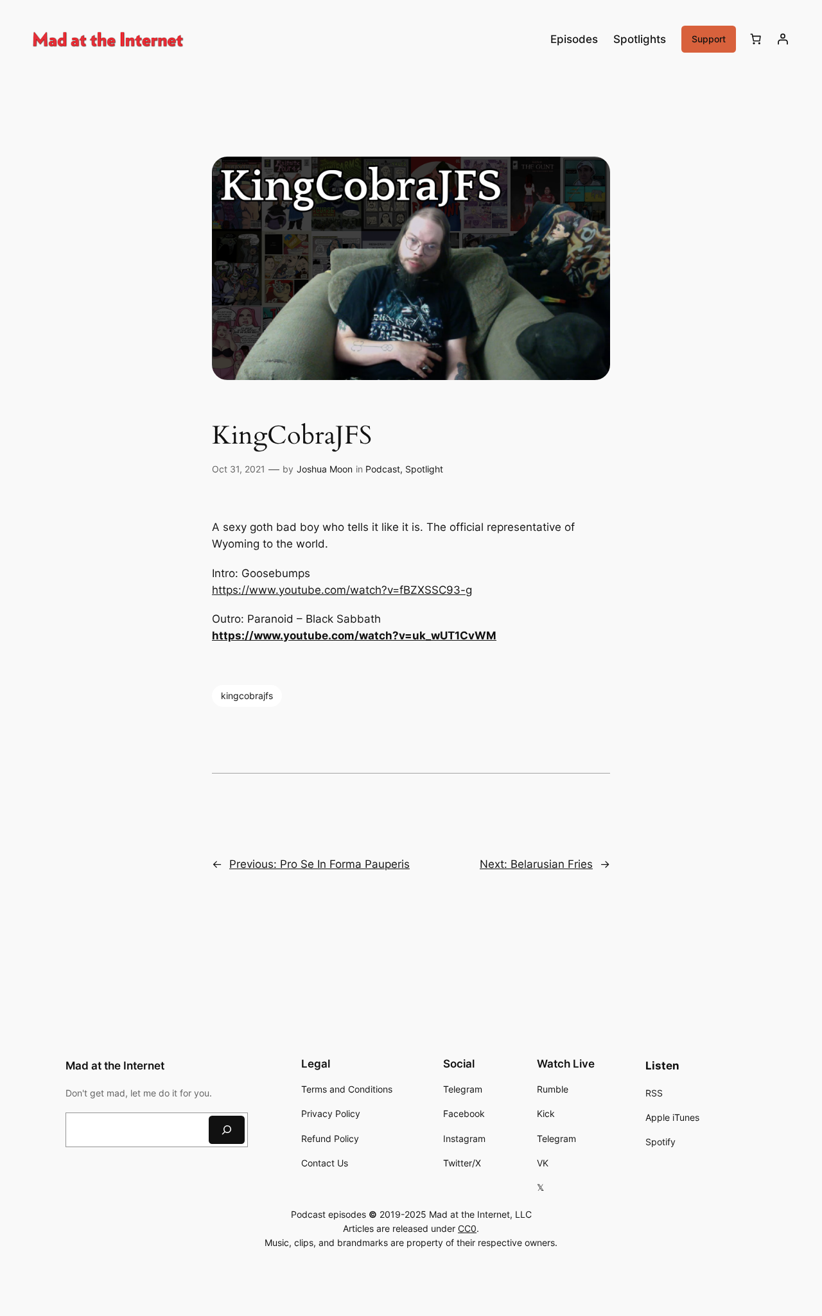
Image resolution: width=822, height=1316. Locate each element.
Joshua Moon (325, 468)
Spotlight (424, 468)
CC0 (467, 1228)
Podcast (382, 468)
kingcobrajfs (247, 695)
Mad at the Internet (115, 1065)
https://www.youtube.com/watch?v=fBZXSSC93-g (342, 590)
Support (709, 38)
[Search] (227, 1129)
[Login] (782, 39)
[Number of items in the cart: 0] (755, 39)
